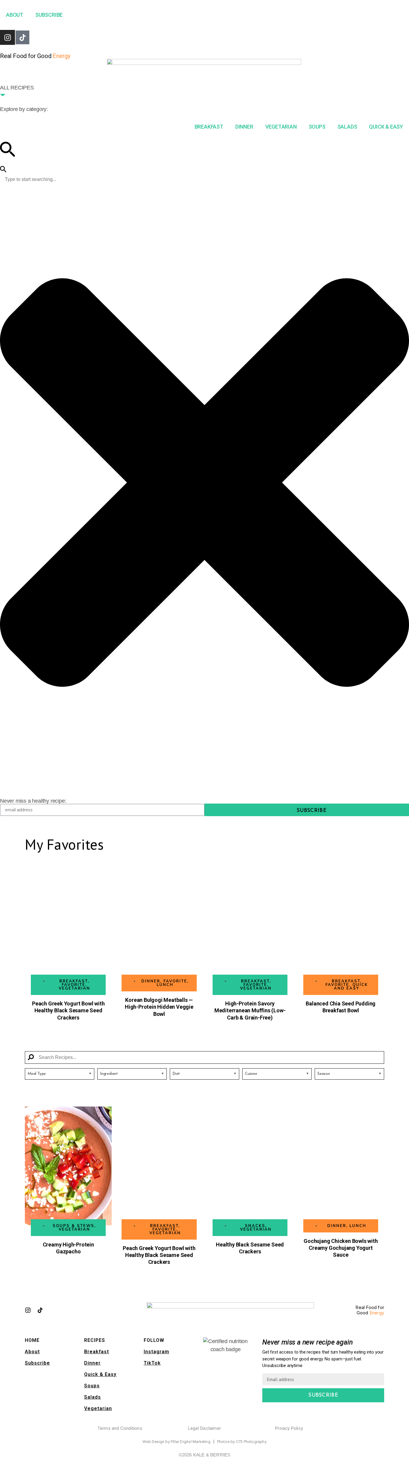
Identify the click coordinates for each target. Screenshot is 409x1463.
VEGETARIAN (281, 127)
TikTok (152, 1363)
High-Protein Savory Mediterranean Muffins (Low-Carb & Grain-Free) (250, 1010)
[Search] (3, 169)
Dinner (92, 1363)
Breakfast (96, 1351)
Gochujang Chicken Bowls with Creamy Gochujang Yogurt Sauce (341, 1248)
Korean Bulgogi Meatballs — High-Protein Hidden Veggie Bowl (159, 1007)
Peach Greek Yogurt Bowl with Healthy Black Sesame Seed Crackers (68, 1010)
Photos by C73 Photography (241, 1441)
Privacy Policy (289, 1428)
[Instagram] (7, 37)
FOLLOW (154, 1340)
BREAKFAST (209, 127)
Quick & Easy (100, 1374)
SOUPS (317, 127)
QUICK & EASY (386, 127)
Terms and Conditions (120, 1428)
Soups (92, 1386)
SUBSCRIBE (49, 15)
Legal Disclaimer (204, 1428)
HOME (32, 1340)
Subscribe (37, 1363)
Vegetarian (98, 1408)
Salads (92, 1397)
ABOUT (14, 15)
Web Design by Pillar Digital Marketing (176, 1441)
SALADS (347, 127)
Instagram (156, 1351)
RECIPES (94, 1340)
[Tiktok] (22, 37)
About (32, 1351)
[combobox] (204, 179)
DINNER (244, 127)
